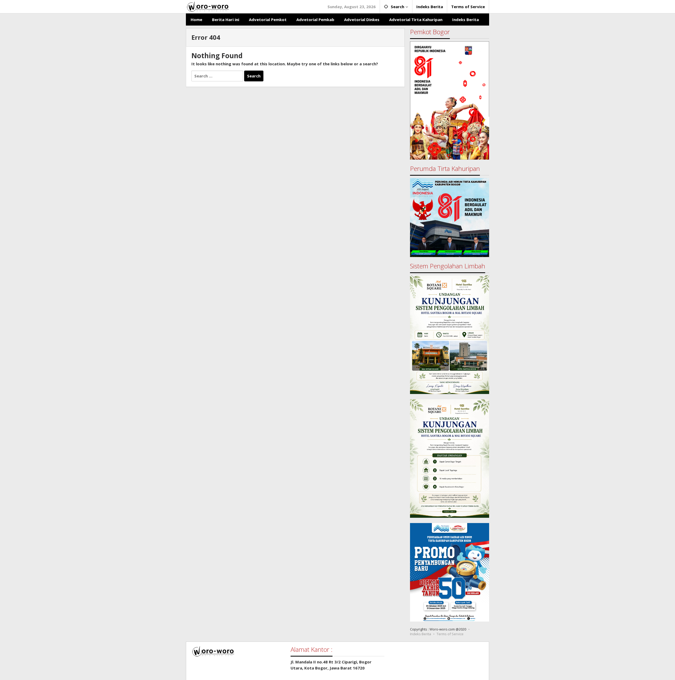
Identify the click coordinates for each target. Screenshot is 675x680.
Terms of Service (450, 634)
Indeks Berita (420, 634)
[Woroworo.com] (207, 6)
